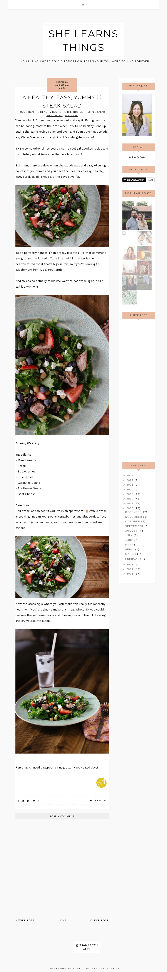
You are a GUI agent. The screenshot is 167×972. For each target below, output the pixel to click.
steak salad (55, 115)
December (134, 512)
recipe (90, 112)
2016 (131, 508)
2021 (131, 485)
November (134, 517)
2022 (131, 480)
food (22, 112)
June (129, 540)
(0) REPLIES (100, 800)
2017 (131, 503)
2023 (131, 475)
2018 (131, 499)
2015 (131, 564)
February (134, 558)
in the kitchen (73, 112)
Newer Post (25, 920)
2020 (131, 489)
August (132, 530)
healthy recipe (50, 112)
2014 (131, 569)
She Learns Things (64, 968)
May (128, 544)
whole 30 (71, 115)
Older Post (99, 920)
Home (62, 920)
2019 (131, 494)
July (129, 535)
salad (101, 112)
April (130, 549)
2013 (131, 573)
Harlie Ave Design (106, 968)
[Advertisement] (137, 391)
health (33, 112)
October (133, 521)
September (135, 526)
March (131, 554)
